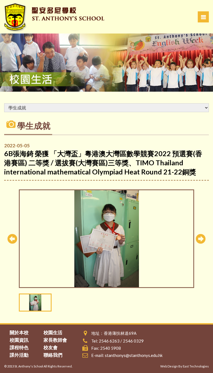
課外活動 (19, 355)
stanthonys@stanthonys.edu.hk (134, 355)
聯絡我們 (53, 355)
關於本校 (19, 332)
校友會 (51, 347)
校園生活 (53, 332)
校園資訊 (19, 340)
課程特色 (19, 347)
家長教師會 (55, 340)
